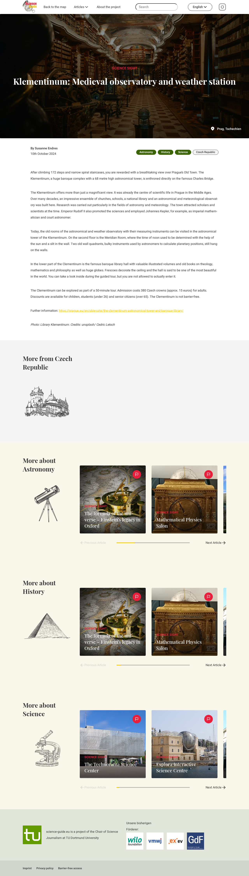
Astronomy (146, 152)
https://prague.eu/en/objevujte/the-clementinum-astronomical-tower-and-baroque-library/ (121, 310)
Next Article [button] (214, 542)
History (165, 152)
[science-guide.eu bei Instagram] (222, 7)
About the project (108, 7)
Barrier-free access (70, 868)
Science (183, 152)
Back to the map (55, 7)
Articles (79, 7)
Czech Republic (205, 152)
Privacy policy (44, 868)
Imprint (27, 868)
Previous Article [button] (95, 542)
